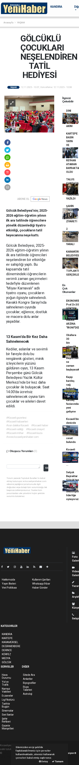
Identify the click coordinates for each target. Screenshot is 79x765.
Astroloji (27, 693)
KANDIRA (56, 6)
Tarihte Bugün (6, 705)
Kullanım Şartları (41, 579)
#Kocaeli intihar (15, 433)
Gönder (46, 467)
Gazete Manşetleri (8, 727)
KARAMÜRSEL (10, 642)
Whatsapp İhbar (41, 583)
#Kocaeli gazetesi (16, 417)
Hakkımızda (8, 579)
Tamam (58, 761)
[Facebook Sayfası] (3, 566)
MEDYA (6, 658)
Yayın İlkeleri (9, 583)
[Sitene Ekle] (48, 566)
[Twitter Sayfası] (9, 566)
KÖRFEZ (6, 654)
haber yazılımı (10, 752)
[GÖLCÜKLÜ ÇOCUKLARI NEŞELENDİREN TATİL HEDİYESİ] (29, 113)
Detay (44, 761)
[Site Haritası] (42, 566)
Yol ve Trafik (5, 683)
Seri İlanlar (8, 714)
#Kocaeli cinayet (35, 429)
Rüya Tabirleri (27, 688)
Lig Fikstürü (8, 699)
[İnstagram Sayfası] (16, 566)
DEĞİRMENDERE (11, 646)
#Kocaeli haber (39, 425)
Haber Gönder (40, 587)
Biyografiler (29, 682)
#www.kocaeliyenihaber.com (22, 436)
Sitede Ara (29, 674)
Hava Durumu (6, 676)
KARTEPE (7, 638)
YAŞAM (21, 22)
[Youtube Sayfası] (22, 566)
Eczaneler (7, 695)
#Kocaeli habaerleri (17, 421)
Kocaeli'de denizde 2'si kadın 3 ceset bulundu (72, 430)
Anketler (28, 678)
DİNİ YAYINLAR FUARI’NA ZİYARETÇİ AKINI (72, 118)
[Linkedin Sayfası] (29, 566)
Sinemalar (7, 710)
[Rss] (35, 566)
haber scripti (7, 756)
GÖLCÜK (6, 662)
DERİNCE (7, 650)
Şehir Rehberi (6, 720)
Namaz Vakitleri (6, 690)
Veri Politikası (9, 587)
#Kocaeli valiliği (14, 429)
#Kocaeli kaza (34, 433)
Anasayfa (8, 22)
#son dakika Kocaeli (17, 425)
